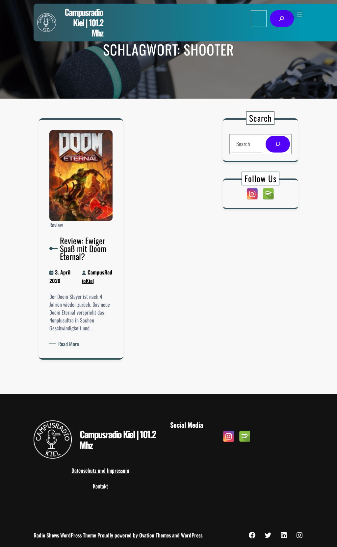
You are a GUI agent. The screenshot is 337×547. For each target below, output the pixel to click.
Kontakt (100, 486)
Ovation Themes (155, 535)
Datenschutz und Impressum (100, 470)
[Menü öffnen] (299, 14)
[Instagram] (252, 194)
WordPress (191, 535)
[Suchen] (282, 18)
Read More (69, 344)
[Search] (278, 144)
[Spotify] (268, 194)
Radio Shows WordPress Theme (65, 535)
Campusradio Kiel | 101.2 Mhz (84, 22)
